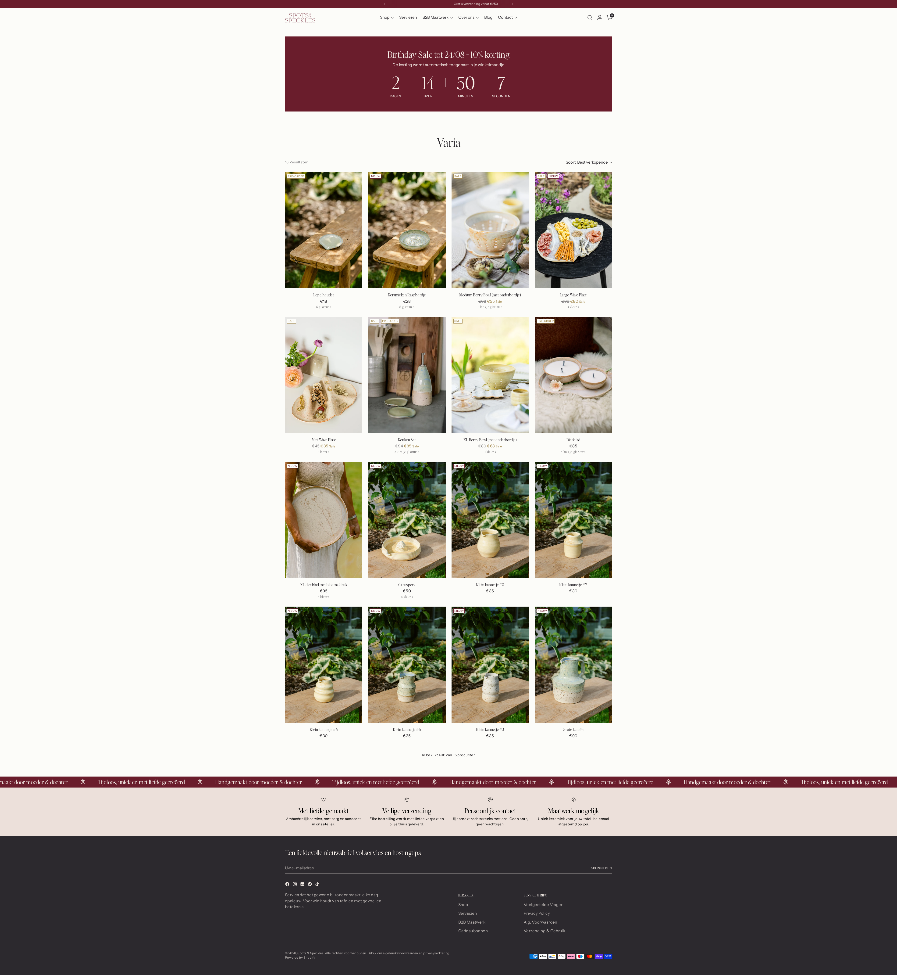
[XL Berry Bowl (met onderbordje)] (490, 375)
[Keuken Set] (406, 375)
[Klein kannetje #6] (323, 665)
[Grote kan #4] (573, 665)
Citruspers (406, 584)
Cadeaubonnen (473, 930)
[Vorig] (385, 4)
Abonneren (601, 868)
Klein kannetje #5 (407, 729)
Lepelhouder (323, 295)
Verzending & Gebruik (545, 930)
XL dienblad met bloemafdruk (323, 584)
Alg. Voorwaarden (540, 922)
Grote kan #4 (573, 729)
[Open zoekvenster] (589, 17)
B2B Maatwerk (471, 922)
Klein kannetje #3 (490, 729)
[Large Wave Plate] (573, 230)
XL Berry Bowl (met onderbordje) (490, 440)
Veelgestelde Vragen (543, 904)
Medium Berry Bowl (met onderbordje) (490, 295)
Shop (463, 904)
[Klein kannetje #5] (406, 665)
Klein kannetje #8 (490, 584)
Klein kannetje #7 (573, 584)
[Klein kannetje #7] (573, 520)
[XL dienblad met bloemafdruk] (323, 520)
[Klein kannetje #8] (490, 520)
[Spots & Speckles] (300, 17)
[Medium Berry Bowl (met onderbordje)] (490, 230)
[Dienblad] (573, 375)
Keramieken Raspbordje (407, 295)
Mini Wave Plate (324, 440)
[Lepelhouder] (323, 230)
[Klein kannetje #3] (490, 665)
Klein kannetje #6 (324, 729)
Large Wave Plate (573, 295)
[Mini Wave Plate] (323, 375)
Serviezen (467, 913)
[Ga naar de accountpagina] (599, 17)
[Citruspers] (406, 520)
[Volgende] (512, 4)
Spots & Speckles (310, 953)
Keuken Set (407, 440)
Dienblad (573, 440)
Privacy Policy (537, 913)
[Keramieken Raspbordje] (406, 230)
